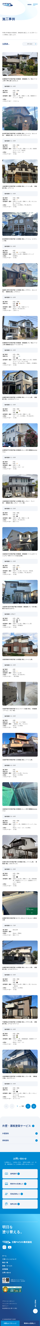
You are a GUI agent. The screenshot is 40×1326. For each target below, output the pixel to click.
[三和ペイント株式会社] (17, 1242)
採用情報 (5, 1269)
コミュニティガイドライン (9, 1303)
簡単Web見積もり (30, 1323)
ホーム (4, 1256)
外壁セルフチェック (10, 1323)
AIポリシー (5, 1306)
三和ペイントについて (9, 1259)
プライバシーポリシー (8, 1301)
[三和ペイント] (7, 4)
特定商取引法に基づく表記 (9, 1308)
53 (23, 1106)
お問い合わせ (6, 1272)
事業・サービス (7, 1266)
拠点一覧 (5, 1262)
